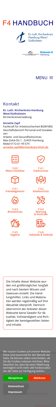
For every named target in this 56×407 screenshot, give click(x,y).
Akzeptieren (15, 378)
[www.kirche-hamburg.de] (34, 44)
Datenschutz (16, 386)
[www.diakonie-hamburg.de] (46, 57)
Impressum (15, 392)
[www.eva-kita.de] (30, 57)
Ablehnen (40, 378)
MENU (42, 78)
